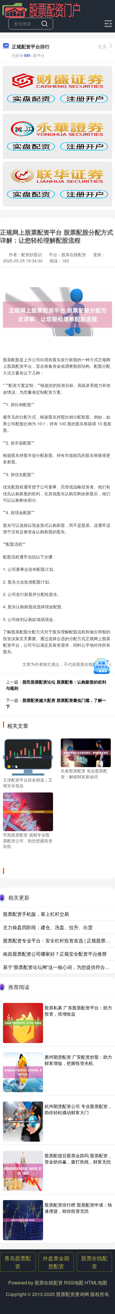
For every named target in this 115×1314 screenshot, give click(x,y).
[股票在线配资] (41, 10)
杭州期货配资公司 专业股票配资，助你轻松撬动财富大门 (78, 1109)
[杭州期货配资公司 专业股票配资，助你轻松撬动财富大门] (23, 1121)
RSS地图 (73, 1282)
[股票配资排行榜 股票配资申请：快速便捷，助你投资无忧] (23, 1220)
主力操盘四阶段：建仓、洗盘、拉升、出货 (48, 927)
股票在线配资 (94, 1262)
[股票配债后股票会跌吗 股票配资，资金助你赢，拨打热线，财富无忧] (23, 1171)
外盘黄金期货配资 (56, 1262)
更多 (102, 46)
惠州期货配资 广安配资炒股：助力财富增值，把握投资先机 (78, 1060)
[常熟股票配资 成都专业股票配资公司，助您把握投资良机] (28, 811)
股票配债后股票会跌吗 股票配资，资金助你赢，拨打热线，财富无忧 (78, 1158)
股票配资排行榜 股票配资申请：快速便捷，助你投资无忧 (78, 1208)
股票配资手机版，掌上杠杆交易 (36, 914)
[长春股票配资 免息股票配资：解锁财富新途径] (86, 752)
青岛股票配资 (17, 1262)
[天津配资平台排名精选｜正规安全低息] (28, 756)
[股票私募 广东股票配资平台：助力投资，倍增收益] (23, 1023)
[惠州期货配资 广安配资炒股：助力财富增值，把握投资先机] (23, 1072)
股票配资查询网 (72, 1294)
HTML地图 (96, 1282)
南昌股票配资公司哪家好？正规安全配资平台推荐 (55, 953)
